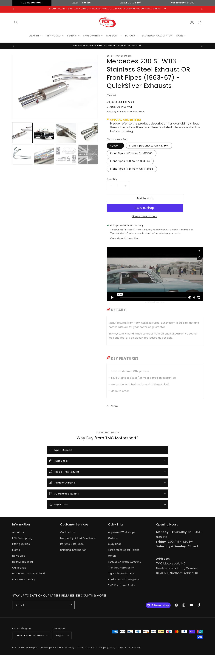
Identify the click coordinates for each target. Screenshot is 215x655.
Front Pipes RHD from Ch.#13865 (131, 168)
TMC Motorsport (32, 2)
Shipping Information (73, 550)
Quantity (112, 179)
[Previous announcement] (13, 9)
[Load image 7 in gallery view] (66, 155)
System (115, 145)
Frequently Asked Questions (78, 538)
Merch (112, 555)
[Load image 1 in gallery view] (22, 133)
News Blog (18, 555)
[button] (16, 22)
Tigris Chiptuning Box (121, 573)
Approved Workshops (121, 532)
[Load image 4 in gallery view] (88, 133)
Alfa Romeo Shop (130, 2)
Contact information (130, 647)
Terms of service (86, 647)
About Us (18, 532)
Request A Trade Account (124, 561)
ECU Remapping (22, 538)
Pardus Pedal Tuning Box (123, 579)
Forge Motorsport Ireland (124, 550)
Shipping (112, 111)
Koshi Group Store (182, 2)
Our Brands (19, 567)
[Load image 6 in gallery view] (44, 155)
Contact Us (67, 532)
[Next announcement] (201, 9)
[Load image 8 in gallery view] (88, 155)
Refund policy (48, 647)
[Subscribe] (70, 605)
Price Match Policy (23, 579)
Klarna (16, 550)
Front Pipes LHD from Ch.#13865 (131, 153)
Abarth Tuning (81, 2)
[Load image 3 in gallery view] (66, 133)
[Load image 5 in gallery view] (22, 155)
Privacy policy (66, 647)
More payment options (144, 216)
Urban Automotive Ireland (28, 573)
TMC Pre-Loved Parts (121, 585)
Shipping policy (107, 647)
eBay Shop (115, 544)
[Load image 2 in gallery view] (44, 133)
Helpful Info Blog (22, 561)
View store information (124, 238)
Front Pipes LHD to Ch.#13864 (149, 145)
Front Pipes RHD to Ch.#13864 (130, 161)
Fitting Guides (21, 544)
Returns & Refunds (72, 544)
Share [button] (114, 406)
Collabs (113, 538)
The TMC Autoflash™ (121, 567)
